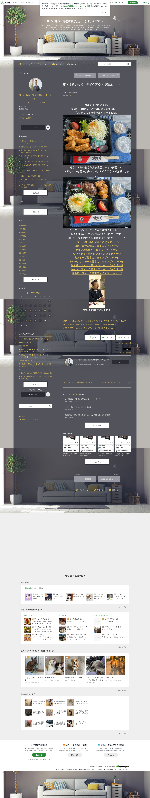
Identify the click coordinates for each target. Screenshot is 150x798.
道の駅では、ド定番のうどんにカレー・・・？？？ (31, 142)
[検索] (128, 64)
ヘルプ (127, 769)
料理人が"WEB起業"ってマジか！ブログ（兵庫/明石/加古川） (35, 377)
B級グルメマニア (29, 615)
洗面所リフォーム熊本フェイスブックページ (97, 273)
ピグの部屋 (41, 102)
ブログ (70, 95)
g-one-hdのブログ (25, 360)
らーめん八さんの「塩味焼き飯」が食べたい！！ (33, 166)
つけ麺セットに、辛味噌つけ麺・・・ (32, 176)
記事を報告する (126, 353)
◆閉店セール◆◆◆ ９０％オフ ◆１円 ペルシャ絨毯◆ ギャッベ (35, 350)
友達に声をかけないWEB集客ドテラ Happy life (35, 373)
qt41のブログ (23, 346)
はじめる (39, 755)
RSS (23, 416)
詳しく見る (75, 755)
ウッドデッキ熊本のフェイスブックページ (97, 253)
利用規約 (83, 769)
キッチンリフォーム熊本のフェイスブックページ (97, 261)
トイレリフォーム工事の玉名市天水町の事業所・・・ (34, 171)
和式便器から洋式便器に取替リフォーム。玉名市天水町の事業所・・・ (35, 151)
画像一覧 (59, 64)
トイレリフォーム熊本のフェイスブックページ (97, 269)
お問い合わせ (73, 769)
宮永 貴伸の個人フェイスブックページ (97, 245)
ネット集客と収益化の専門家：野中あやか (33, 339)
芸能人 (41, 588)
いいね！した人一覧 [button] (125, 343)
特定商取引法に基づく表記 (113, 769)
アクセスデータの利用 (95, 769)
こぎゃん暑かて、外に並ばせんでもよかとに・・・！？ (33, 157)
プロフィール (30, 102)
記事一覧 (44, 64)
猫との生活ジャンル (31, 588)
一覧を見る (35, 193)
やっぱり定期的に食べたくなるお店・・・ (33, 161)
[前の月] (27, 293)
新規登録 (133, 3)
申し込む (111, 755)
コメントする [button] (109, 337)
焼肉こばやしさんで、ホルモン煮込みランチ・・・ (33, 181)
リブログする (125, 337)
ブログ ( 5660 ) (24, 206)
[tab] (31, 588)
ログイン (144, 3)
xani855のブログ (25, 342)
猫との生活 (62, 615)
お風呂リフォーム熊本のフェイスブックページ (97, 265)
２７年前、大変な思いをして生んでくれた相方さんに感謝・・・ (35, 186)
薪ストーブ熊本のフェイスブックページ (97, 257)
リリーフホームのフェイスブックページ (97, 241)
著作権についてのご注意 (30, 419)
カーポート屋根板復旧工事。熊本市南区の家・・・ (86, 75)
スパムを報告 (62, 769)
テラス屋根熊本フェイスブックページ (97, 249)
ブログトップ (27, 64)
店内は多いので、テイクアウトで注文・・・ (92, 84)
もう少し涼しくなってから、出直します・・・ (35, 147)
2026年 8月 (35, 293)
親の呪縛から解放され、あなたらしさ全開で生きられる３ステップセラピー (35, 365)
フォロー (120, 362)
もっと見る (97, 425)
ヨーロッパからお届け (101, 615)
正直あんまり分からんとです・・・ (110, 75)
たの (20, 369)
